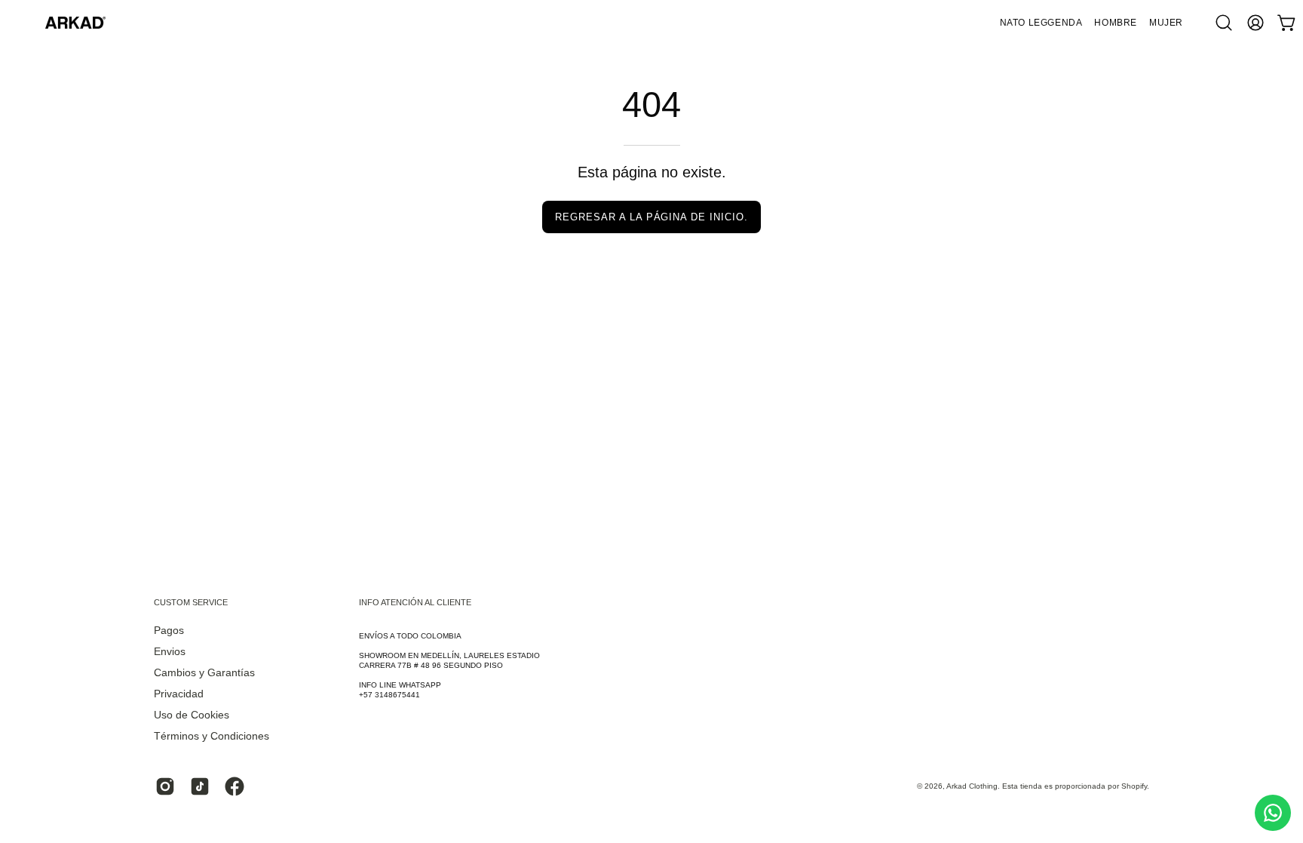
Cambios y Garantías (204, 672)
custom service (191, 602)
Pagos (169, 630)
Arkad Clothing (972, 786)
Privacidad (179, 694)
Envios (169, 651)
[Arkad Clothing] (75, 23)
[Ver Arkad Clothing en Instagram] (165, 786)
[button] (1115, 22)
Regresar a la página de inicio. (651, 217)
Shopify (1134, 786)
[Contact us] (1273, 813)
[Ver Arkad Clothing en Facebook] (234, 786)
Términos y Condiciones (211, 736)
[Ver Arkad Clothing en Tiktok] (200, 786)
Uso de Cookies (191, 715)
